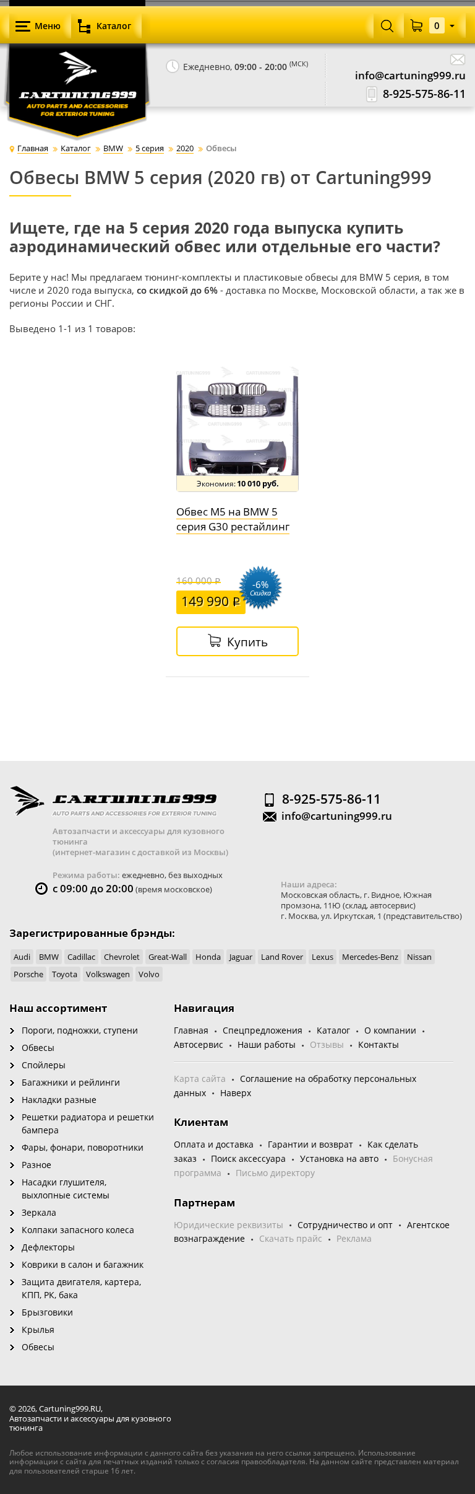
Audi (22, 956)
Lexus (322, 956)
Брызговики (47, 1312)
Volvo (149, 974)
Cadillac (81, 956)
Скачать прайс (290, 1238)
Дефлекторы (48, 1247)
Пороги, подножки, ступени (80, 1030)
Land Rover (282, 956)
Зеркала (39, 1212)
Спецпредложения (262, 1030)
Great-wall (167, 956)
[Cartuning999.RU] (77, 68)
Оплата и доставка (214, 1144)
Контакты (378, 1044)
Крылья (38, 1329)
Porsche (28, 974)
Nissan (419, 956)
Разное (36, 1165)
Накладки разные (59, 1099)
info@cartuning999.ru (410, 75)
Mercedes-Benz (370, 956)
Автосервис (198, 1044)
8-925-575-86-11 (424, 93)
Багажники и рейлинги (71, 1082)
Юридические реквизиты (228, 1225)
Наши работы (267, 1044)
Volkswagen (108, 974)
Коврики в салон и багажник (82, 1264)
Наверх (235, 1093)
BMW (49, 956)
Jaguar (240, 956)
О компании (390, 1030)
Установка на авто (339, 1158)
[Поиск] (387, 25)
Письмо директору (275, 1173)
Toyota (64, 974)
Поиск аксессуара (248, 1158)
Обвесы (38, 1047)
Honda (208, 956)
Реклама (354, 1238)
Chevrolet (122, 956)
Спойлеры (44, 1065)
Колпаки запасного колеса (78, 1230)
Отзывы (327, 1044)
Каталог (333, 1030)
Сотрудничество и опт (345, 1225)
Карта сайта (200, 1078)
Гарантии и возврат (310, 1144)
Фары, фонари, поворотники (82, 1147)
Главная (191, 1030)
